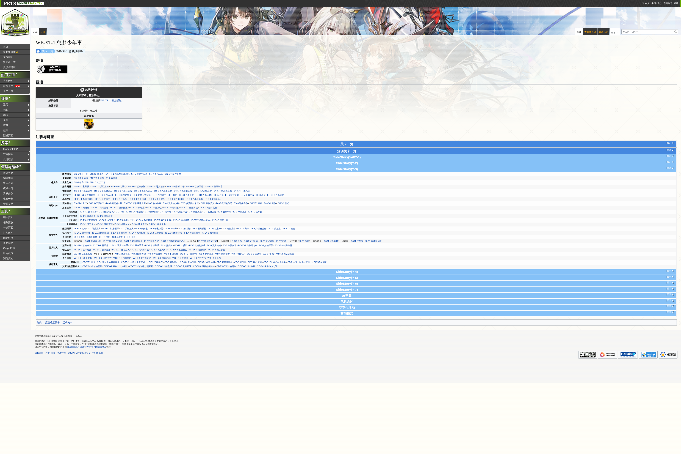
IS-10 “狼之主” (274, 228)
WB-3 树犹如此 (155, 254)
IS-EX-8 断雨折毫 (210, 233)
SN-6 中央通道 (81, 178)
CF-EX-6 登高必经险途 (204, 266)
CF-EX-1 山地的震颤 (92, 266)
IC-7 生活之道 (210, 211)
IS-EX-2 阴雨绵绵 (100, 233)
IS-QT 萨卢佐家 (250, 241)
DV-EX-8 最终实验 (208, 207)
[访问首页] (15, 23)
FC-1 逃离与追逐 (120, 245)
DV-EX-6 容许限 (171, 207)
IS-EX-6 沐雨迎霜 (173, 233)
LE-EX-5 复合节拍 (156, 199)
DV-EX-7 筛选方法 (189, 207)
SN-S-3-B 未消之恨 (183, 191)
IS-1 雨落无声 (94, 228)
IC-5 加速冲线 (180, 211)
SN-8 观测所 (111, 178)
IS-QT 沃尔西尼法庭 (207, 241)
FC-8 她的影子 (266, 245)
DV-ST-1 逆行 (80, 203)
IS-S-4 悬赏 (117, 237)
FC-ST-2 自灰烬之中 (247, 245)
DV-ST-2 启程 (256, 203)
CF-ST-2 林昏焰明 (206, 262)
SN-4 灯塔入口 (156, 174)
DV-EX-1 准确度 (81, 207)
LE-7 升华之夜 (247, 195)
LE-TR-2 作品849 (204, 195)
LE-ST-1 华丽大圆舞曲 (84, 195)
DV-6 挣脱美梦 (207, 203)
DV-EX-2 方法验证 (99, 207)
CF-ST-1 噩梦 (88, 262)
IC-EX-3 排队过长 (125, 220)
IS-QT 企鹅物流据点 (133, 241)
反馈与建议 (9, 67)
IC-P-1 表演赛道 (88, 216)
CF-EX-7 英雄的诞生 (226, 266)
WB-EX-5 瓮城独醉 (162, 258)
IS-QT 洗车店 (357, 241)
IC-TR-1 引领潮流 (134, 211)
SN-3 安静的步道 (139, 174)
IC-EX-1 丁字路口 (88, 220)
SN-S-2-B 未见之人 (143, 191)
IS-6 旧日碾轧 (199, 228)
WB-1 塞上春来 (122, 254)
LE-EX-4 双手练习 (137, 199)
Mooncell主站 (10, 148)
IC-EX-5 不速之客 (162, 220)
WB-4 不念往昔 (171, 254)
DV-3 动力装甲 (154, 203)
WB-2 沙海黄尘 (138, 254)
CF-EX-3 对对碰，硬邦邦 (141, 266)
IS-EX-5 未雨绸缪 (155, 233)
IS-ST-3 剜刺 (243, 228)
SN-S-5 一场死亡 (242, 191)
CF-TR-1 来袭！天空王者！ (134, 262)
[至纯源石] (89, 124)
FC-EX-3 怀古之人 (121, 249)
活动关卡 (67, 322)
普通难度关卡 (52, 322)
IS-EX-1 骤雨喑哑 (82, 233)
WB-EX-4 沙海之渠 (142, 258)
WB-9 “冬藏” (269, 254)
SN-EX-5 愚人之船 (156, 186)
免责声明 (61, 353)
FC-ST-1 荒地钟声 (82, 245)
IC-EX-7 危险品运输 (200, 220)
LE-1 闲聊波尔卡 (123, 195)
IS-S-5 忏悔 (129, 237)
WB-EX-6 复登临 (180, 258)
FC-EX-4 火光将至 (140, 249)
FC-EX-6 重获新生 (178, 249)
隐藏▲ (670, 150)
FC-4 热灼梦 (167, 245)
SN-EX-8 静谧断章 (214, 186)
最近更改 (8, 172)
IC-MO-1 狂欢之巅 (157, 224)
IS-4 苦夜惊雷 (156, 228)
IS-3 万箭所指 (141, 228)
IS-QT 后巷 (236, 241)
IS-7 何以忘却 (214, 228)
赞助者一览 (9, 62)
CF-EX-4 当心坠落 (163, 266)
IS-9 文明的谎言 (258, 228)
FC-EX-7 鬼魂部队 (197, 249)
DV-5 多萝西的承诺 (190, 203)
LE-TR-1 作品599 (105, 195)
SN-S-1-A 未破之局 (83, 191)
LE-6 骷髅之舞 (232, 195)
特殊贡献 (8, 203)
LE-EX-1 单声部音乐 (83, 199)
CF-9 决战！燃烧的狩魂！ (299, 262)
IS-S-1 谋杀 (79, 237)
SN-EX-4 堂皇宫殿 (136, 186)
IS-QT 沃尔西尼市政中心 (172, 241)
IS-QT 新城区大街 (93, 241)
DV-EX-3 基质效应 (119, 207)
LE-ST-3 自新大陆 (275, 195)
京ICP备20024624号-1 (79, 353)
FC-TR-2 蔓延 (180, 245)
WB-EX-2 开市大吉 (103, 258)
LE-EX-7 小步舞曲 (194, 199)
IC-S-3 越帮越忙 (122, 224)
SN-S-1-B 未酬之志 (103, 191)
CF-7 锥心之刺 (255, 262)
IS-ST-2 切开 (171, 228)
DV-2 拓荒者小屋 (114, 203)
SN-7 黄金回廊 (97, 178)
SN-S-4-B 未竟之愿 (223, 191)
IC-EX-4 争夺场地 (144, 220)
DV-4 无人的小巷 (171, 203)
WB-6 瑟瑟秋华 (222, 254)
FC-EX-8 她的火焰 (216, 249)
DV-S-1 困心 (270, 203)
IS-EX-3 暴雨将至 (118, 233)
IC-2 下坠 (119, 211)
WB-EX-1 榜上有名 (83, 258)
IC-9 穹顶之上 (239, 211)
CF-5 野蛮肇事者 (224, 262)
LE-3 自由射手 (159, 195)
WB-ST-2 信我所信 (188, 254)
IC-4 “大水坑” (165, 211)
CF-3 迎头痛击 (171, 262)
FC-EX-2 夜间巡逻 (101, 249)
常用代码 (8, 183)
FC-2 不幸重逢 (136, 245)
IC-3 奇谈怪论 (151, 211)
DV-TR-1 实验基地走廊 (135, 203)
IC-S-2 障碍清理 (105, 224)
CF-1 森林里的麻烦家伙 (108, 262)
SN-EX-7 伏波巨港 (194, 186)
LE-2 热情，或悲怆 (142, 195)
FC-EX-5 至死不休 (159, 249)
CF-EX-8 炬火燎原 (246, 266)
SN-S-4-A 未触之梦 (203, 191)
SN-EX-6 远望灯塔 (175, 186)
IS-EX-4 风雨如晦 (137, 233)
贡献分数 (8, 193)
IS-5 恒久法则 (184, 228)
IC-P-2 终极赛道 (105, 216)
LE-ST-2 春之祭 (186, 195)
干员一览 (8, 91)
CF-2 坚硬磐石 (156, 262)
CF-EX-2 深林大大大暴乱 (116, 266)
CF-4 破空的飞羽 (188, 262)
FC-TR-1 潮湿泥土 (101, 245)
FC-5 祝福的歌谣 (197, 245)
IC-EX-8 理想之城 (220, 220)
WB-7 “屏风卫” (238, 254)
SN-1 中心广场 (81, 174)
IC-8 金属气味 (224, 211)
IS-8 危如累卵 (229, 228)
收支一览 (8, 198)
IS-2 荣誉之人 (127, 228)
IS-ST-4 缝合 (289, 228)
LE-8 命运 (260, 195)
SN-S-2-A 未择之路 (123, 191)
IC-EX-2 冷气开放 (107, 220)
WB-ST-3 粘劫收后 (285, 254)
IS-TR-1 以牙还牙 (110, 228)
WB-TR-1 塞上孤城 (110, 100)
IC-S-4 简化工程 (139, 224)
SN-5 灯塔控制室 (173, 174)
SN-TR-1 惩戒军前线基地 (117, 174)
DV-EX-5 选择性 (154, 207)
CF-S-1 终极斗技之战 (267, 266)
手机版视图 (97, 353)
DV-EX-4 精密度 (137, 207)
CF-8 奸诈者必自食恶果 (274, 262)
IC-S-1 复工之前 (88, 224)
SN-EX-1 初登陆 (81, 186)
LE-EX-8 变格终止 (213, 199)
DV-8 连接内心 (241, 203)
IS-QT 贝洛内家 (151, 241)
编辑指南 (8, 178)
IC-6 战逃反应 (195, 211)
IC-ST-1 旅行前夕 (88, 211)
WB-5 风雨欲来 (206, 254)
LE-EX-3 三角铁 (119, 199)
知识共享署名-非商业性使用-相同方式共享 (86, 347)
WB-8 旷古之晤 (254, 254)
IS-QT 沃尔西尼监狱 (112, 241)
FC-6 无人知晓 (214, 245)
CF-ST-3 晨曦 (320, 262)
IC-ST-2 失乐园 (255, 211)
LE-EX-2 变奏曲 (102, 199)
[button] (615, 31)
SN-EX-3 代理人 (118, 186)
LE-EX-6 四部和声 (175, 199)
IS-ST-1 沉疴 (80, 228)
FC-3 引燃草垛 (152, 245)
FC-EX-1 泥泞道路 (82, 249)
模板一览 (8, 188)
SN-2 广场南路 (97, 174)
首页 (5, 46)
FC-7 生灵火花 (229, 245)
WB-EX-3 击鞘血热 (122, 258)
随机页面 (8, 135)
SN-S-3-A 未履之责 (163, 191)
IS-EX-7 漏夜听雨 (192, 233)
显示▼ (670, 143)
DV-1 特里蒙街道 (96, 203)
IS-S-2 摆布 (92, 237)
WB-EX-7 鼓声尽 (198, 258)
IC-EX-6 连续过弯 (181, 220)
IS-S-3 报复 (104, 237)
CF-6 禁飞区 (240, 262)
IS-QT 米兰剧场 (331, 241)
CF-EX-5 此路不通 (182, 266)
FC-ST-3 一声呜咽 (283, 245)
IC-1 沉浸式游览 (106, 211)
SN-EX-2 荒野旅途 (100, 186)
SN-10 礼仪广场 (97, 182)
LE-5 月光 (218, 195)
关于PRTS (50, 353)
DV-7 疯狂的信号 (224, 203)
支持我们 (8, 57)
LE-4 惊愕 (172, 195)
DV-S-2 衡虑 (283, 203)
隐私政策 (39, 353)
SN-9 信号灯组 (81, 182)
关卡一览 (47, 51)
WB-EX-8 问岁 (214, 258)
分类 (39, 322)
